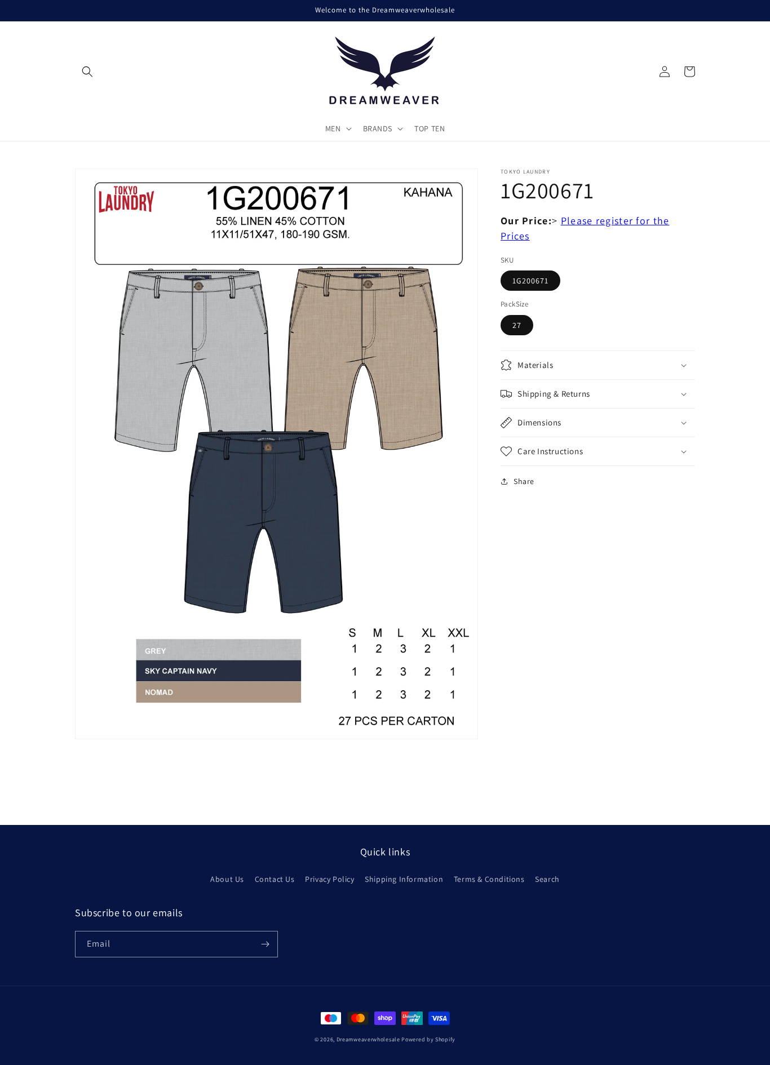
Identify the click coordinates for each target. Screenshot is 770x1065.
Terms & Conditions (489, 879)
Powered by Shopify (428, 1039)
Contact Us (275, 879)
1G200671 (530, 281)
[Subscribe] (265, 944)
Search (547, 879)
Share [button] (524, 481)
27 (516, 325)
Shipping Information (404, 879)
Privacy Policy (329, 879)
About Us (227, 879)
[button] (87, 71)
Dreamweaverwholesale (368, 1039)
